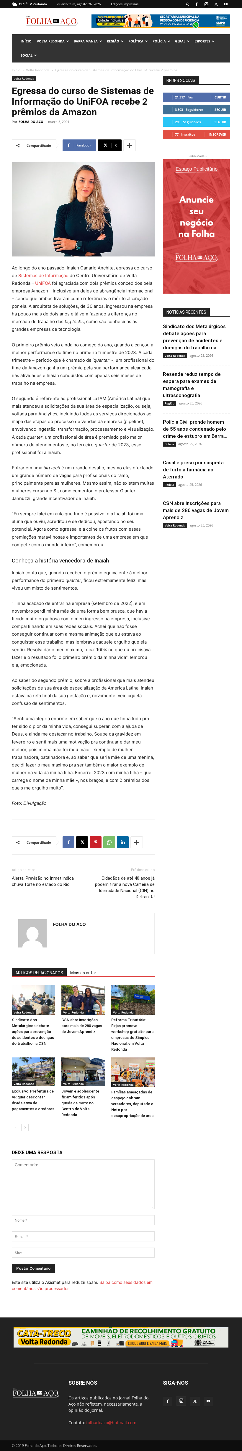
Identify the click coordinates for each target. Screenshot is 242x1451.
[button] (187, 4)
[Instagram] (206, 4)
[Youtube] (225, 4)
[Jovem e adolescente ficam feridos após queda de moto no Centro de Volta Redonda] (83, 1071)
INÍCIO (26, 41)
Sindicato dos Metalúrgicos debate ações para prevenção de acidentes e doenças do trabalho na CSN (33, 1032)
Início (16, 70)
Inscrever (217, 134)
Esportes (202, 41)
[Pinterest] (96, 842)
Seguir (220, 109)
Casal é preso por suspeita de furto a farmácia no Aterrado (193, 470)
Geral (180, 41)
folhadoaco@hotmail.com (111, 1422)
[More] (129, 145)
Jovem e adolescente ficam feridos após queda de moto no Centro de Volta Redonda (80, 1103)
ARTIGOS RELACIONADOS (39, 972)
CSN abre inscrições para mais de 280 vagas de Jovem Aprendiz (81, 1026)
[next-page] (25, 1127)
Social (26, 55)
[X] (216, 4)
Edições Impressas (124, 4)
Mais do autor (83, 972)
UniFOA (43, 283)
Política (135, 41)
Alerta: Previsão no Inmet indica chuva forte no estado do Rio (43, 881)
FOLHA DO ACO (31, 121)
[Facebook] (196, 4)
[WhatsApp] (109, 842)
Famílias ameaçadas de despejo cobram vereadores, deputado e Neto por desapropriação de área (132, 1104)
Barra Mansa (86, 41)
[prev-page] (15, 1127)
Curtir (220, 97)
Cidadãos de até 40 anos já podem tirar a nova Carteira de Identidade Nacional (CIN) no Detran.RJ (125, 887)
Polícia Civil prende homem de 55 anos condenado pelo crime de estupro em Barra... (195, 429)
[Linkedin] (123, 842)
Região (113, 41)
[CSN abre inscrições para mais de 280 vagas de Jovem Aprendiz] (83, 1000)
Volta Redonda (51, 41)
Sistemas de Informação (43, 275)
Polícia (159, 41)
